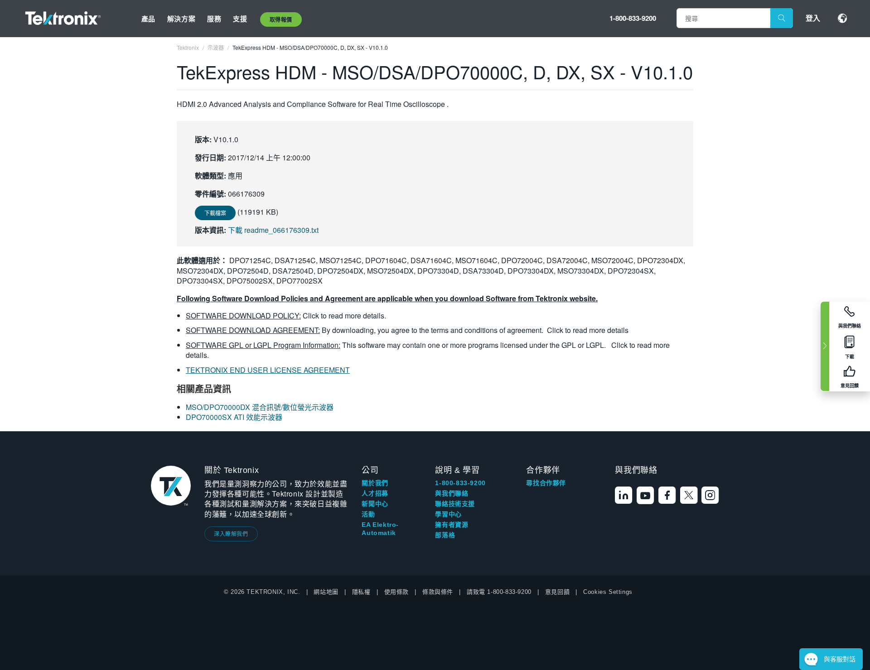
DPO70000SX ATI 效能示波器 (234, 417)
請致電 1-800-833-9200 (499, 591)
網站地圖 (326, 591)
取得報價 (281, 19)
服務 (214, 19)
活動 (368, 514)
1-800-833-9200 (632, 18)
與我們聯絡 (451, 493)
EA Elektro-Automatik (380, 528)
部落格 (445, 535)
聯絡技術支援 (455, 503)
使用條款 (396, 591)
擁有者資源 (451, 524)
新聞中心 (375, 503)
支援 (240, 19)
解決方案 (181, 19)
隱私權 (361, 591)
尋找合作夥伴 (546, 483)
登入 (813, 18)
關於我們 (375, 483)
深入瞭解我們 (231, 533)
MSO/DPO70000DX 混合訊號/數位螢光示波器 (260, 407)
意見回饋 (557, 591)
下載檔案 (215, 213)
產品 (148, 19)
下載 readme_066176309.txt (273, 230)
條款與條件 (437, 591)
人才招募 (375, 493)
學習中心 (448, 514)
